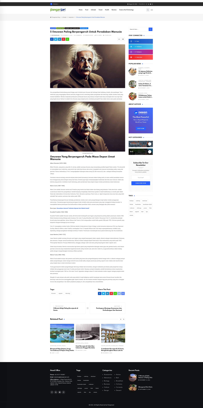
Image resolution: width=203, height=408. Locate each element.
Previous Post (59, 306)
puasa (145, 208)
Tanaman (148, 81)
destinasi (144, 200)
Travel (100, 10)
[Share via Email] (119, 39)
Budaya (131, 200)
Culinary (146, 67)
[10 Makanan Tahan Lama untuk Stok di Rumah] (133, 96)
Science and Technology (126, 10)
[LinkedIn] (59, 39)
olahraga (139, 208)
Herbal (131, 204)
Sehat (131, 211)
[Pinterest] (63, 39)
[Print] (123, 39)
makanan (132, 208)
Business (114, 10)
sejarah (60, 293)
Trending (120, 345)
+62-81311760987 (59, 374)
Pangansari (111, 405)
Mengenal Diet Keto (145, 387)
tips (147, 211)
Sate (150, 208)
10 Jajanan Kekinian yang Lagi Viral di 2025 (145, 73)
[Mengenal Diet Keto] (133, 388)
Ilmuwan (53, 293)
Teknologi (67, 293)
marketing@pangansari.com (61, 377)
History (59, 345)
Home (80, 10)
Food (86, 10)
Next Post (117, 306)
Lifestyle (93, 10)
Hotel (82, 343)
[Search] (148, 10)
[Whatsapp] (67, 39)
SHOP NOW (140, 128)
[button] (120, 319)
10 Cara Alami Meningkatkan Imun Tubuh (70, 4)
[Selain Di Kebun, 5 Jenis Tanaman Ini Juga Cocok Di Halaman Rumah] (133, 84)
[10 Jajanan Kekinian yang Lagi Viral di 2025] (133, 71)
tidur (142, 211)
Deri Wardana (56, 35)
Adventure (53, 345)
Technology (114, 345)
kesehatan (138, 204)
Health (107, 10)
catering (138, 200)
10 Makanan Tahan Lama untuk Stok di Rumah (145, 97)
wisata (131, 215)
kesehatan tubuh (147, 204)
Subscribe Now (141, 183)
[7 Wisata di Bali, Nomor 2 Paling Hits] (133, 378)
